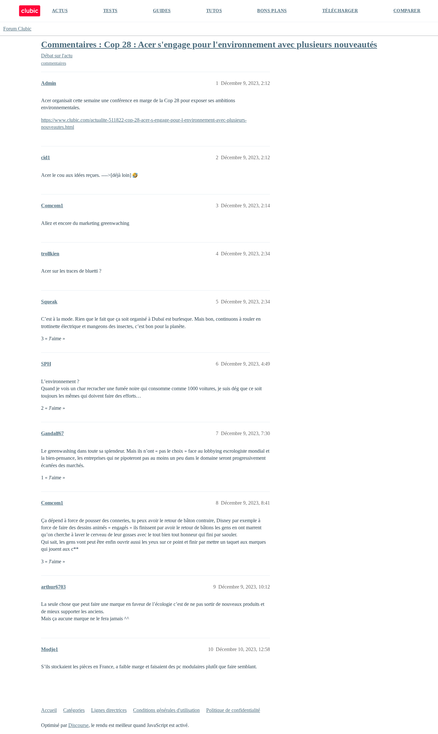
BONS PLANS (272, 10)
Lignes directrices (109, 710)
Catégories (74, 710)
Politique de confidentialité (233, 710)
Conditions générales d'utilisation (166, 710)
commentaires (53, 63)
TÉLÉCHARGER (340, 10)
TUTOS (214, 10)
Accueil (49, 710)
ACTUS (60, 10)
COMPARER (406, 10)
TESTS (110, 10)
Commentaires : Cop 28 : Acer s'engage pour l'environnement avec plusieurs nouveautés (209, 44)
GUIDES (162, 10)
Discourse (78, 725)
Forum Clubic (17, 28)
